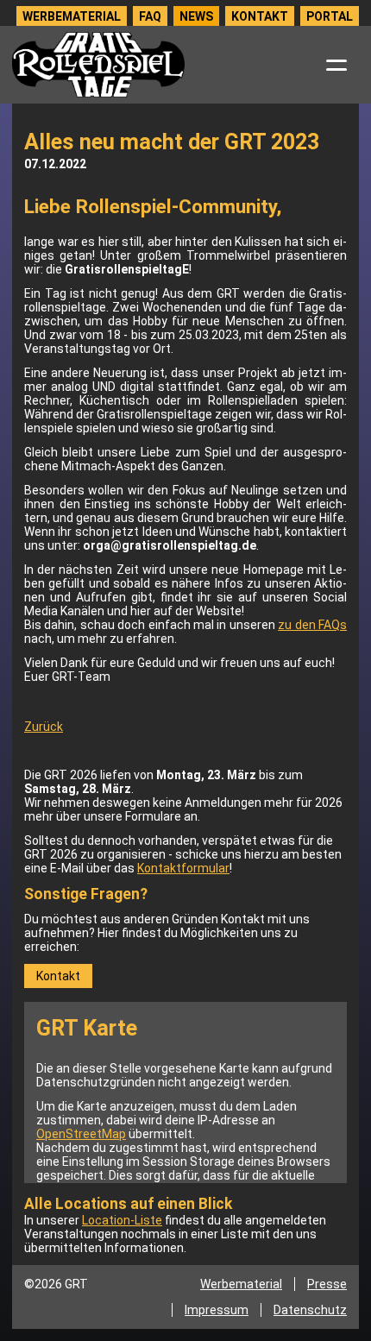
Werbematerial (71, 16)
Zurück (43, 726)
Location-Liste (122, 1220)
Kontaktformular (183, 868)
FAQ (150, 16)
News (196, 16)
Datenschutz (310, 1310)
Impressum (216, 1310)
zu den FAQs (312, 625)
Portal (329, 16)
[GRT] (98, 65)
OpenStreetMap (81, 1134)
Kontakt (259, 16)
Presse (327, 1284)
